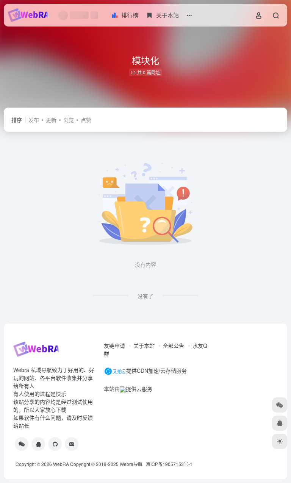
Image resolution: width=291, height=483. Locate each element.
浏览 (68, 119)
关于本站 (144, 345)
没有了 (145, 296)
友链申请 (114, 345)
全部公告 (173, 345)
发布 (33, 119)
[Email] (71, 444)
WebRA (61, 464)
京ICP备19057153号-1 (169, 464)
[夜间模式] (279, 441)
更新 (51, 119)
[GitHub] (55, 444)
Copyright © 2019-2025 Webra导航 (108, 464)
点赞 (86, 119)
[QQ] (38, 444)
